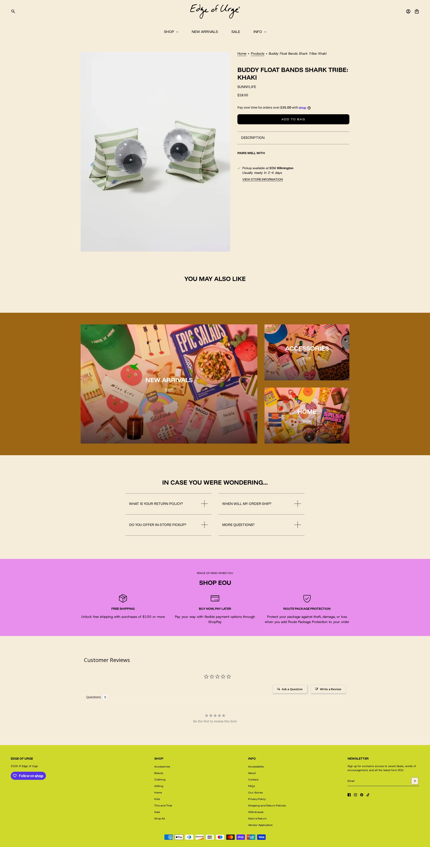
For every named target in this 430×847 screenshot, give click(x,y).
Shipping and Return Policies (267, 805)
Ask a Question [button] (292, 689)
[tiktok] (368, 794)
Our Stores (255, 792)
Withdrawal (255, 812)
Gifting (158, 786)
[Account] (408, 11)
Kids (157, 799)
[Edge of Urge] (215, 11)
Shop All (159, 818)
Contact (253, 779)
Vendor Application (260, 825)
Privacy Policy (257, 799)
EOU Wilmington (281, 168)
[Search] (13, 11)
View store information (262, 179)
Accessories (162, 766)
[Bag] (416, 11)
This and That (163, 805)
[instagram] (355, 794)
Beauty (158, 773)
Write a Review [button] (330, 689)
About (252, 773)
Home (241, 54)
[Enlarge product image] (155, 152)
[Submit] (414, 780)
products (257, 54)
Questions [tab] (93, 697)
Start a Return (257, 818)
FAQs (251, 786)
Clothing (160, 779)
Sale (157, 812)
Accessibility (256, 766)
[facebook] (349, 794)
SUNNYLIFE (246, 87)
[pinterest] (361, 794)
